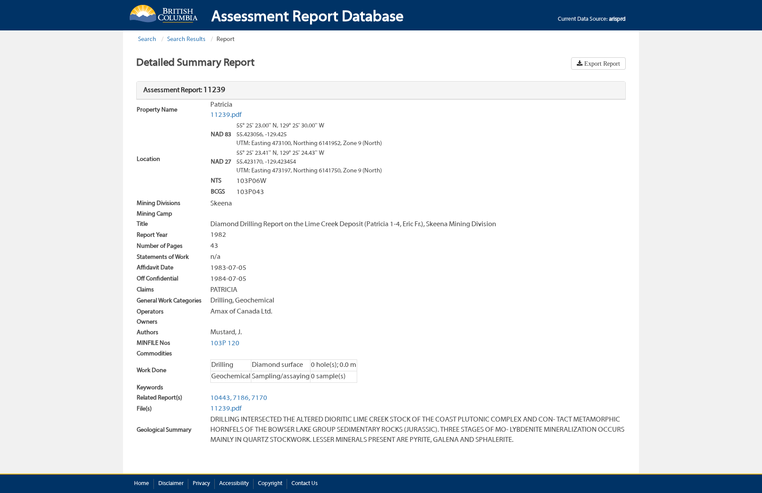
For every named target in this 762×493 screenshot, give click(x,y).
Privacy (201, 484)
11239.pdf (226, 115)
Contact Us (304, 484)
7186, (241, 398)
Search (147, 39)
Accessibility (234, 484)
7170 (259, 398)
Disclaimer (170, 484)
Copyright (270, 484)
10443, (221, 398)
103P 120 (224, 343)
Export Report (601, 63)
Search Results (186, 39)
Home (141, 484)
